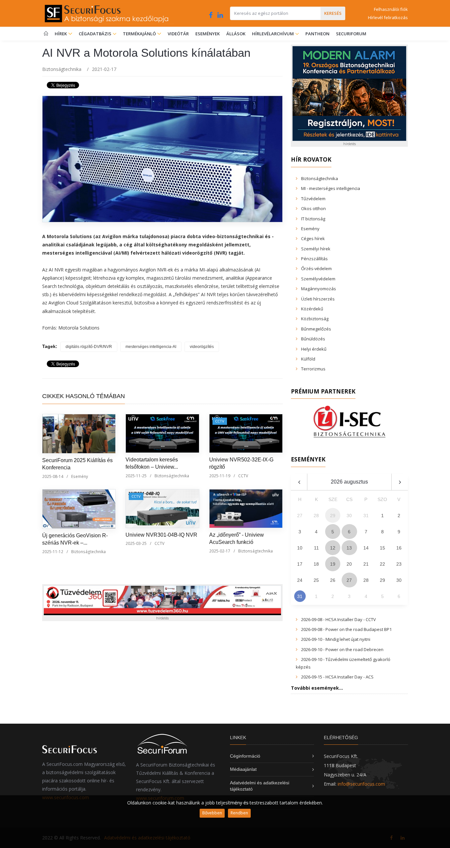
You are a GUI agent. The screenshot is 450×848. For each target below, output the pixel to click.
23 (399, 564)
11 (316, 547)
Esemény (79, 476)
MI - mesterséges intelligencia (330, 188)
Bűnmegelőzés (316, 329)
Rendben (239, 813)
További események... (317, 688)
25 (316, 580)
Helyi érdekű (313, 349)
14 (366, 547)
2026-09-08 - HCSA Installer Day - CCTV (338, 619)
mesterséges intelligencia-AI (151, 346)
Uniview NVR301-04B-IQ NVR (161, 535)
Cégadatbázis (95, 34)
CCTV (219, 421)
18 (316, 564)
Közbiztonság (314, 319)
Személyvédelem (318, 279)
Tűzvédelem (313, 199)
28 (366, 580)
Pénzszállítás (314, 259)
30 (399, 580)
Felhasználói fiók (391, 9)
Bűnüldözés (313, 339)
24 (299, 580)
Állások (235, 34)
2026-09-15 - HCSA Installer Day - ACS (337, 677)
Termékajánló (140, 34)
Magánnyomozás (318, 289)
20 (349, 564)
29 (382, 580)
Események (207, 34)
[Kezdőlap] (46, 34)
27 (349, 580)
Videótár (178, 34)
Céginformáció (245, 756)
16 (399, 547)
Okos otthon (313, 208)
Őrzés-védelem (316, 268)
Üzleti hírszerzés (318, 299)
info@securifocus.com (361, 784)
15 (382, 547)
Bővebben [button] (212, 813)
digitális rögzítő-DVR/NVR (89, 346)
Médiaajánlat (243, 769)
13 (349, 547)
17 (299, 564)
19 (332, 564)
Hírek (61, 34)
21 (366, 564)
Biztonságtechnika (61, 69)
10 (299, 547)
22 (382, 564)
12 (332, 547)
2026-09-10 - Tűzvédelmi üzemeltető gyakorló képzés (343, 663)
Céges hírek (313, 238)
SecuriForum (351, 34)
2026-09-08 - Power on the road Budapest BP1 (346, 629)
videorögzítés (202, 346)
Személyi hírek (315, 249)
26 (332, 580)
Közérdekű (312, 309)
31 (299, 596)
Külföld (308, 359)
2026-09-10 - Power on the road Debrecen (342, 649)
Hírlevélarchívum (273, 34)
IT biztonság (313, 219)
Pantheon (317, 34)
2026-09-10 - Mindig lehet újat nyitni (335, 639)
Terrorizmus (313, 369)
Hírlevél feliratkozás (388, 17)
